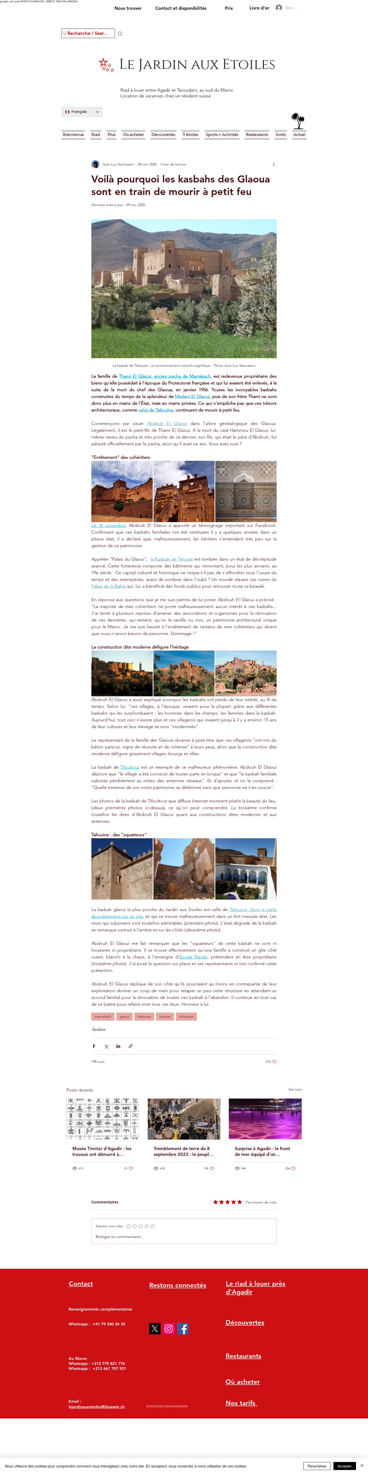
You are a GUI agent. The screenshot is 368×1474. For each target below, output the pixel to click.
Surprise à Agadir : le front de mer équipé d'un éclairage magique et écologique (262, 1151)
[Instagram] (168, 1328)
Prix (229, 8)
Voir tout (295, 1089)
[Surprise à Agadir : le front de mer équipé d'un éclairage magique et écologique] (265, 1119)
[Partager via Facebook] (93, 1046)
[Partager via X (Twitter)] (106, 1046)
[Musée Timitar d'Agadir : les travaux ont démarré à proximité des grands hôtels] (102, 1119)
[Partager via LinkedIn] (118, 1046)
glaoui (124, 1016)
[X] (154, 1328)
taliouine (144, 1016)
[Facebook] (183, 1328)
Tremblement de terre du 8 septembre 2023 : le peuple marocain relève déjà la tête (183, 1151)
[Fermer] (362, 1466)
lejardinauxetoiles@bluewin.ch (97, 1406)
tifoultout (186, 1016)
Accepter (345, 1465)
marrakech (103, 1016)
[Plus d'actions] (274, 164)
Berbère (98, 1029)
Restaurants (243, 1356)
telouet (165, 1016)
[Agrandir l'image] (122, 491)
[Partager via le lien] (130, 1046)
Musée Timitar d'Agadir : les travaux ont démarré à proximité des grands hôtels (101, 1151)
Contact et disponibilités (181, 8)
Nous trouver (128, 8)
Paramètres (317, 1465)
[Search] (120, 34)
